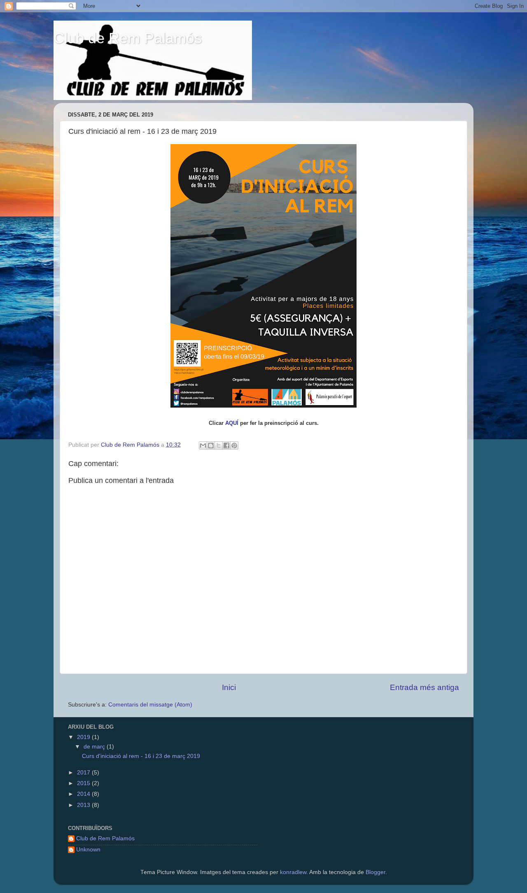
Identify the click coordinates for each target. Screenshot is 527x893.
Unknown (88, 849)
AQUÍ (231, 423)
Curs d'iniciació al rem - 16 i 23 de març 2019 (141, 756)
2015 (84, 783)
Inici (229, 687)
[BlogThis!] (211, 445)
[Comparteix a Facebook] (226, 445)
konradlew (293, 872)
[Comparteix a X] (219, 445)
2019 (84, 737)
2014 (84, 794)
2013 (84, 805)
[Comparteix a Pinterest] (234, 445)
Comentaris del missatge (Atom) (150, 705)
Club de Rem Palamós (128, 38)
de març (95, 747)
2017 (84, 772)
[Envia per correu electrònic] (203, 445)
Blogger (375, 872)
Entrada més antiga (424, 687)
